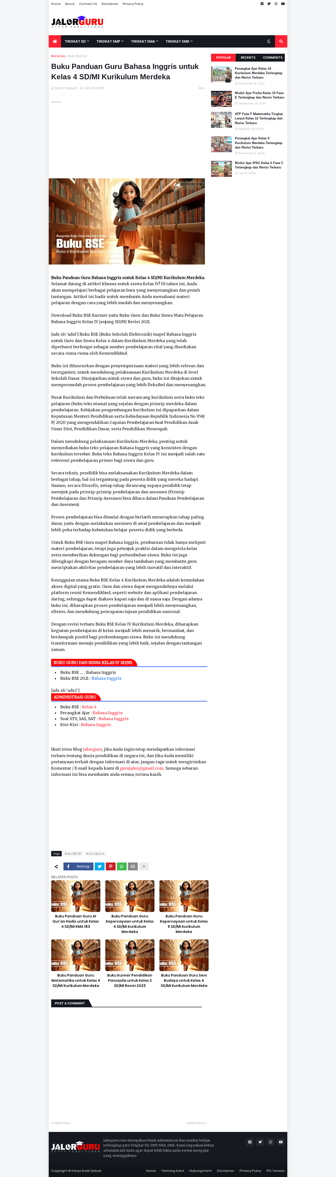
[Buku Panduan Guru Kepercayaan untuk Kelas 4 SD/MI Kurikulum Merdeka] (129, 896)
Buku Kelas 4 (95, 854)
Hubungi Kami (200, 1170)
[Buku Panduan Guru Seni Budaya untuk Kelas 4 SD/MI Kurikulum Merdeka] (184, 955)
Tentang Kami (172, 1170)
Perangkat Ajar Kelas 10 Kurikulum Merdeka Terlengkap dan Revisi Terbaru (258, 73)
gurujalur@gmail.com (142, 768)
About (70, 4)
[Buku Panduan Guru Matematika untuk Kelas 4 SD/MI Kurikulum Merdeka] (75, 955)
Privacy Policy (133, 4)
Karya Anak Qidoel (86, 1170)
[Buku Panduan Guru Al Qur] (75, 896)
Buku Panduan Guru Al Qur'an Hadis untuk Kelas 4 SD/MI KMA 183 (75, 921)
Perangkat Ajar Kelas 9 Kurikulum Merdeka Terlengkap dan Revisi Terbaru (258, 142)
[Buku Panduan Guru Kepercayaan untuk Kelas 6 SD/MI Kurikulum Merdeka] (184, 896)
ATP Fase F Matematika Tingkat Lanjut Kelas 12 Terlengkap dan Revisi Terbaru (259, 118)
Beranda (58, 56)
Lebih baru (62, 1123)
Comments (272, 57)
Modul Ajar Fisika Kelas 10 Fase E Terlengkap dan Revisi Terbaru (259, 95)
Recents (248, 57)
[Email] (133, 866)
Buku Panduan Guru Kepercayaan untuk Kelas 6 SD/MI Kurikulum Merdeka (184, 924)
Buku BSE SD (77, 56)
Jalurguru (92, 749)
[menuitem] (55, 41)
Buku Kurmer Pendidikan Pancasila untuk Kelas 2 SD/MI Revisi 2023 (129, 980)
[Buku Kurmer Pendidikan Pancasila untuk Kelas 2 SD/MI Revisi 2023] (129, 955)
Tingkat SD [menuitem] (75, 41)
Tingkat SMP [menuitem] (108, 41)
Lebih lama (195, 1123)
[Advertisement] (197, 22)
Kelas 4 (89, 706)
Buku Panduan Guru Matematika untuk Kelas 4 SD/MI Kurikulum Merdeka (75, 980)
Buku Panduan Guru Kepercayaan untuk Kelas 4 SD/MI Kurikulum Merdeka (130, 924)
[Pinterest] (111, 866)
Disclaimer (110, 4)
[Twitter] (100, 866)
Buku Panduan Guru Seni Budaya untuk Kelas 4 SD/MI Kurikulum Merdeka (184, 980)
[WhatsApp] (122, 866)
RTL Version (276, 1170)
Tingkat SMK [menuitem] (177, 41)
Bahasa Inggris (107, 678)
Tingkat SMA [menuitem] (143, 41)
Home (56, 4)
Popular (223, 57)
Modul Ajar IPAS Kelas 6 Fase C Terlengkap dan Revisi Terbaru (259, 165)
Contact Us (88, 4)
